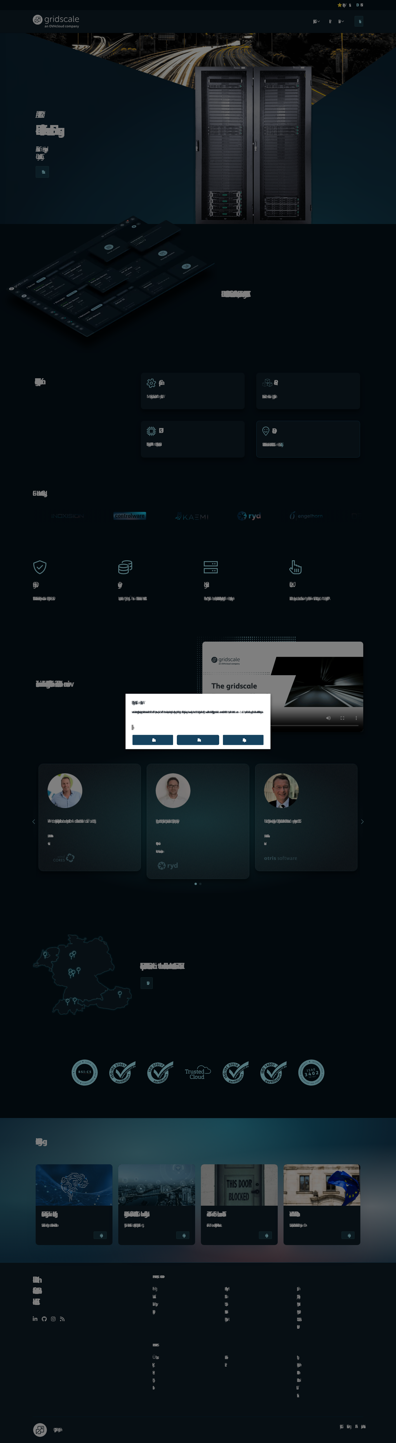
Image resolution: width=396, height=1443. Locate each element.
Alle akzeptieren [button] (243, 740)
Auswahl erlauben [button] (152, 740)
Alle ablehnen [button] (198, 740)
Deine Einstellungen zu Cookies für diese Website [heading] (136, 702)
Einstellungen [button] (132, 727)
